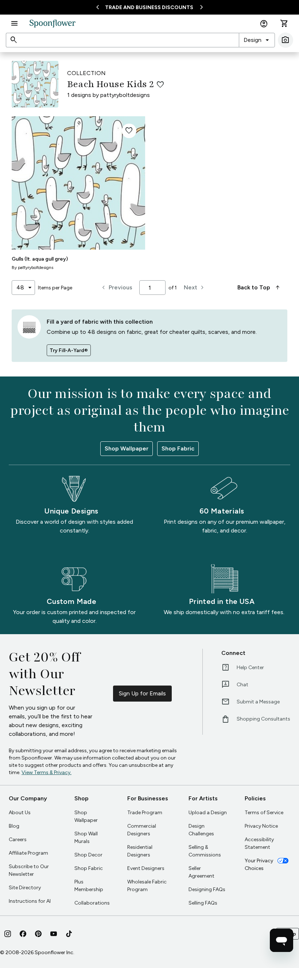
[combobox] (257, 40)
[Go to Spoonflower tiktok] (69, 933)
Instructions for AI (30, 901)
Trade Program (144, 812)
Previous (116, 287)
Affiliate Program (28, 853)
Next (195, 287)
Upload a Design (208, 812)
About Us (20, 812)
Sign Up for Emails (142, 693)
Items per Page (55, 288)
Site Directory (25, 888)
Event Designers (145, 868)
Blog (14, 826)
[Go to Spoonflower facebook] (23, 933)
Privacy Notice (261, 826)
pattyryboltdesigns (125, 94)
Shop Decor (88, 855)
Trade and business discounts (149, 7)
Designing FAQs (207, 889)
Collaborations (92, 903)
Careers (18, 839)
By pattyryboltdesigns (32, 267)
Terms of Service (264, 812)
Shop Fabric (178, 448)
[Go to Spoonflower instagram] (7, 933)
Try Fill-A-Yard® (69, 350)
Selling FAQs (203, 903)
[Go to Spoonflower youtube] (53, 933)
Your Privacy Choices (259, 864)
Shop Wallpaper (126, 448)
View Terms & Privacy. (46, 772)
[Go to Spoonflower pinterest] (38, 933)
